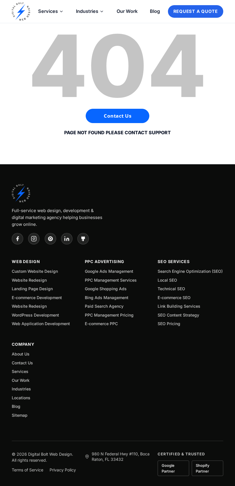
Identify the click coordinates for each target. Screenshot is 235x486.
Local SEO (167, 280)
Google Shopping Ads (106, 288)
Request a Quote (195, 11)
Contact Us (117, 115)
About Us (21, 353)
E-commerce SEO (174, 297)
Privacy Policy (63, 469)
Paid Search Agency (104, 306)
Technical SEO (171, 288)
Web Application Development (41, 323)
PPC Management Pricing (109, 315)
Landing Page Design (32, 288)
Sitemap (20, 415)
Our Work (127, 11)
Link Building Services (179, 306)
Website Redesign (29, 280)
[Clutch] (50, 238)
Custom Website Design (35, 271)
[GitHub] (83, 238)
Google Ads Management (109, 271)
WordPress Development (35, 315)
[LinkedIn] (67, 238)
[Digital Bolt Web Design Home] (21, 11)
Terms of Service (27, 469)
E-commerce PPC (101, 323)
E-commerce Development (37, 297)
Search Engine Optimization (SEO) (190, 271)
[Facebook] (17, 238)
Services (48, 11)
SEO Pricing (169, 323)
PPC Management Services (111, 280)
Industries (87, 11)
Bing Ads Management (106, 297)
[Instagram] (34, 238)
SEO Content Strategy (178, 315)
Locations (21, 397)
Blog (155, 11)
